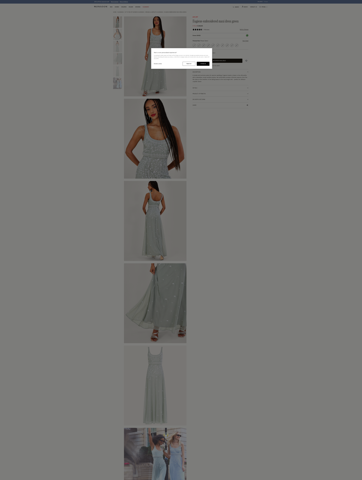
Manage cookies (158, 63)
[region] (181, 58)
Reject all (189, 63)
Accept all (203, 63)
